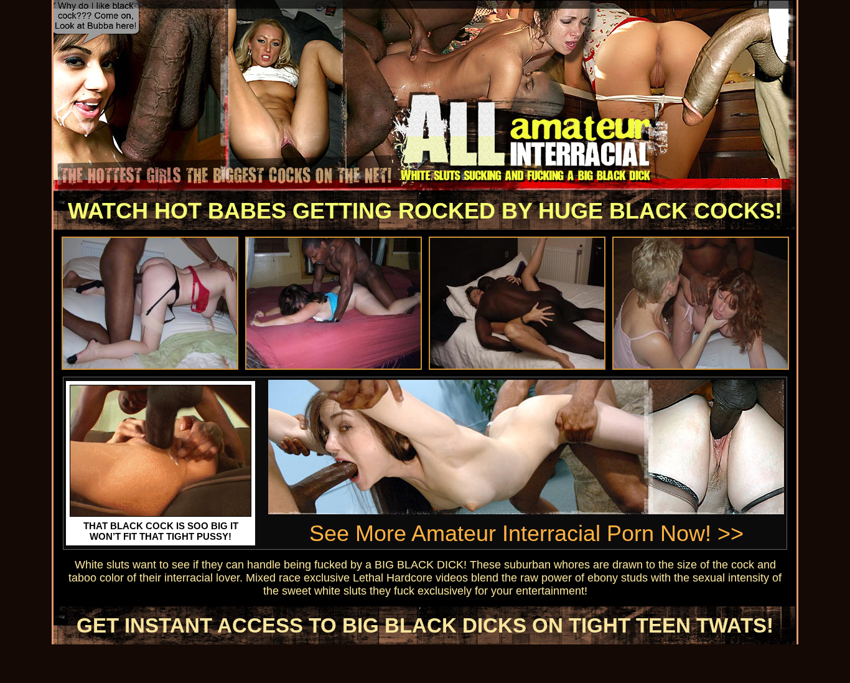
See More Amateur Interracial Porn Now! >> (526, 533)
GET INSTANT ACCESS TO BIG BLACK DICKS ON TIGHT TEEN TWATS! (425, 625)
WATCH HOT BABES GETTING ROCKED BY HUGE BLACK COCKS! (425, 211)
